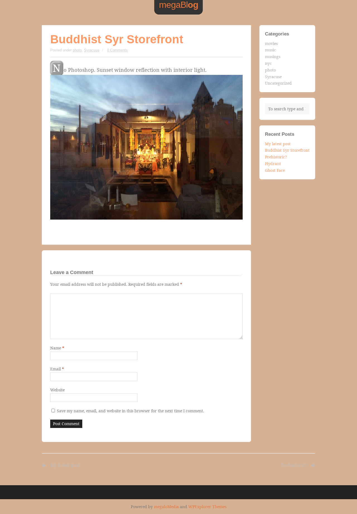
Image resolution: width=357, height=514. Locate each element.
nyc (268, 63)
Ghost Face (275, 170)
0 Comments (117, 50)
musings (272, 56)
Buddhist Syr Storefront (287, 150)
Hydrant (273, 163)
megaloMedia (166, 506)
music (270, 50)
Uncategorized (278, 83)
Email (57, 369)
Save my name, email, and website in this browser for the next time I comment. (130, 410)
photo (77, 50)
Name (57, 348)
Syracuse (91, 50)
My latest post (278, 143)
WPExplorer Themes (207, 506)
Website (57, 389)
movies (271, 43)
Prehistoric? (276, 157)
